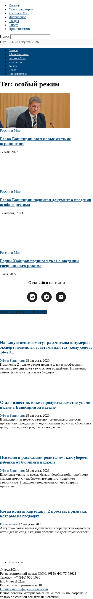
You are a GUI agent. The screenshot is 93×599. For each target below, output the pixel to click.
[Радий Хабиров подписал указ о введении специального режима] (35, 249)
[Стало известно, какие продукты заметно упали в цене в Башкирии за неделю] (14, 394)
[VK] (32, 297)
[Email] (61, 297)
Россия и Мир (19, 13)
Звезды (14, 21)
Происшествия (19, 29)
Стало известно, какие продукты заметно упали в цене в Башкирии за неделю (45, 404)
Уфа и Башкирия (21, 9)
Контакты (16, 562)
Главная (14, 5)
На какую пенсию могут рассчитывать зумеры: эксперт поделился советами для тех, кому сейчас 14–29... (46, 347)
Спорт (13, 25)
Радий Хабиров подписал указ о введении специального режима (39, 263)
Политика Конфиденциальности (24, 589)
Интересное (17, 17)
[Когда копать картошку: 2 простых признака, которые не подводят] (14, 503)
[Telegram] (46, 297)
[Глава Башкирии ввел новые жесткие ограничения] (35, 126)
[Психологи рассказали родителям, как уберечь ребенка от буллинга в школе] (14, 449)
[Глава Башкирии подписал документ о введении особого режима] (35, 187)
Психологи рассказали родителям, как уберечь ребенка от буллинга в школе (44, 459)
